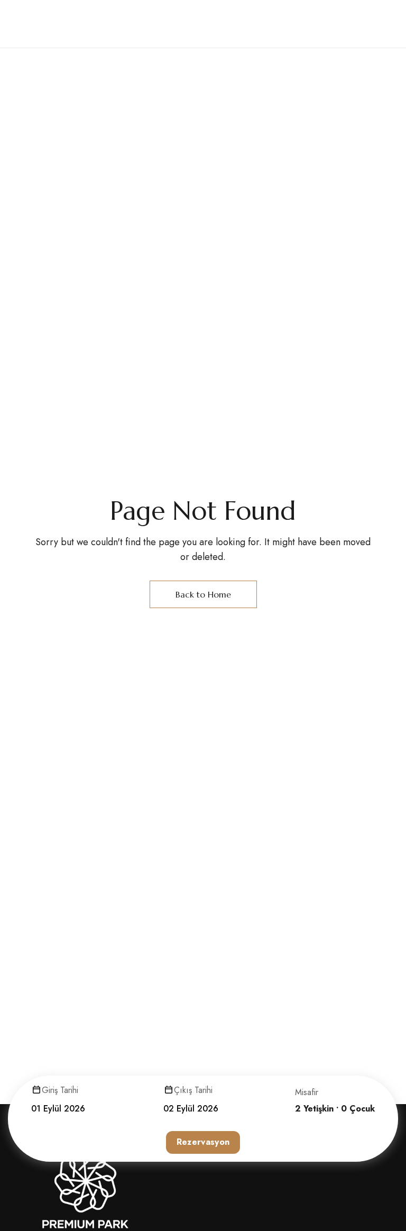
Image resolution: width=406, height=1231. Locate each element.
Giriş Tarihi (60, 1090)
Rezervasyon (203, 1142)
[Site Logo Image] (75, 23)
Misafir (306, 1092)
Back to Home (203, 594)
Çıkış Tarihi (193, 1090)
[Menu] (363, 24)
